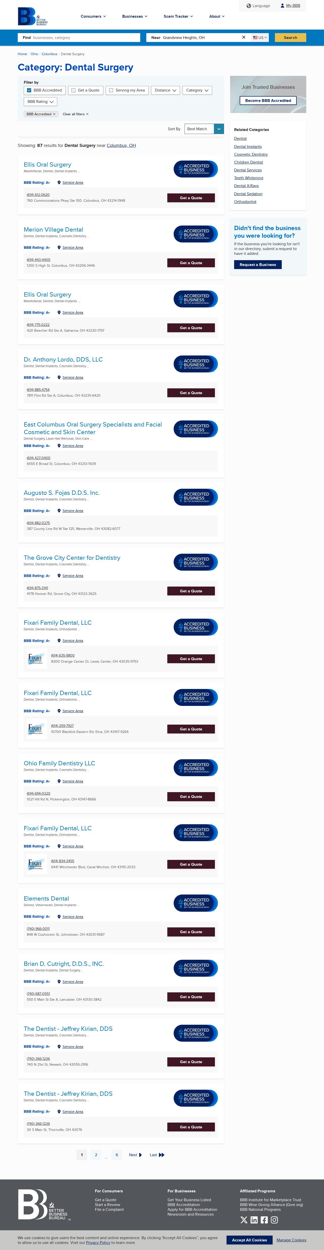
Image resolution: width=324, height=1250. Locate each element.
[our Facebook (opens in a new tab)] (264, 1222)
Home (22, 53)
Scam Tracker (176, 16)
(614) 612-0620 (38, 195)
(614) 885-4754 (38, 390)
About (214, 16)
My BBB (293, 5)
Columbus (49, 53)
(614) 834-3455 (62, 861)
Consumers (91, 16)
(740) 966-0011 (38, 929)
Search (290, 37)
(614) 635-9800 (63, 655)
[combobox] (86, 37)
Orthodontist (245, 202)
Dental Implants (248, 146)
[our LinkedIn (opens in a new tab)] (254, 1222)
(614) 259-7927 (62, 726)
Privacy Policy (98, 1242)
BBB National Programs (260, 1209)
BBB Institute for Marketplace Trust (270, 1200)
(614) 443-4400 (38, 260)
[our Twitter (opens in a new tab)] (244, 1222)
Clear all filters (74, 114)
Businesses (132, 16)
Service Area (73, 182)
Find (27, 37)
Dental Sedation (248, 194)
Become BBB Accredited (268, 100)
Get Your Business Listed (189, 1200)
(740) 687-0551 (38, 994)
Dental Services (248, 170)
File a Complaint (109, 1209)
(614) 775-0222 (38, 325)
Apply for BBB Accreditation (192, 1209)
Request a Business (258, 264)
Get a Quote (88, 90)
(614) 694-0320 (38, 793)
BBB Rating (38, 101)
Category (194, 90)
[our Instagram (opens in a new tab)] (274, 1222)
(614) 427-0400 (38, 458)
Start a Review (107, 1205)
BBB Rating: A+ (37, 182)
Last (153, 1154)
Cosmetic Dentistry (251, 154)
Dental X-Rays (246, 186)
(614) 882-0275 (38, 523)
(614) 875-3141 (37, 588)
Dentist (240, 138)
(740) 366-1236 (38, 1059)
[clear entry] (245, 37)
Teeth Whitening (248, 178)
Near (155, 37)
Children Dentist (248, 162)
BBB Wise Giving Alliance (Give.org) (271, 1205)
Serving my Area (130, 90)
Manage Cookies (291, 1240)
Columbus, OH (121, 145)
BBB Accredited (48, 90)
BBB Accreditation (184, 1205)
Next (133, 1154)
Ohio (34, 53)
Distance (162, 90)
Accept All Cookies (249, 1240)
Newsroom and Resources (191, 1214)
